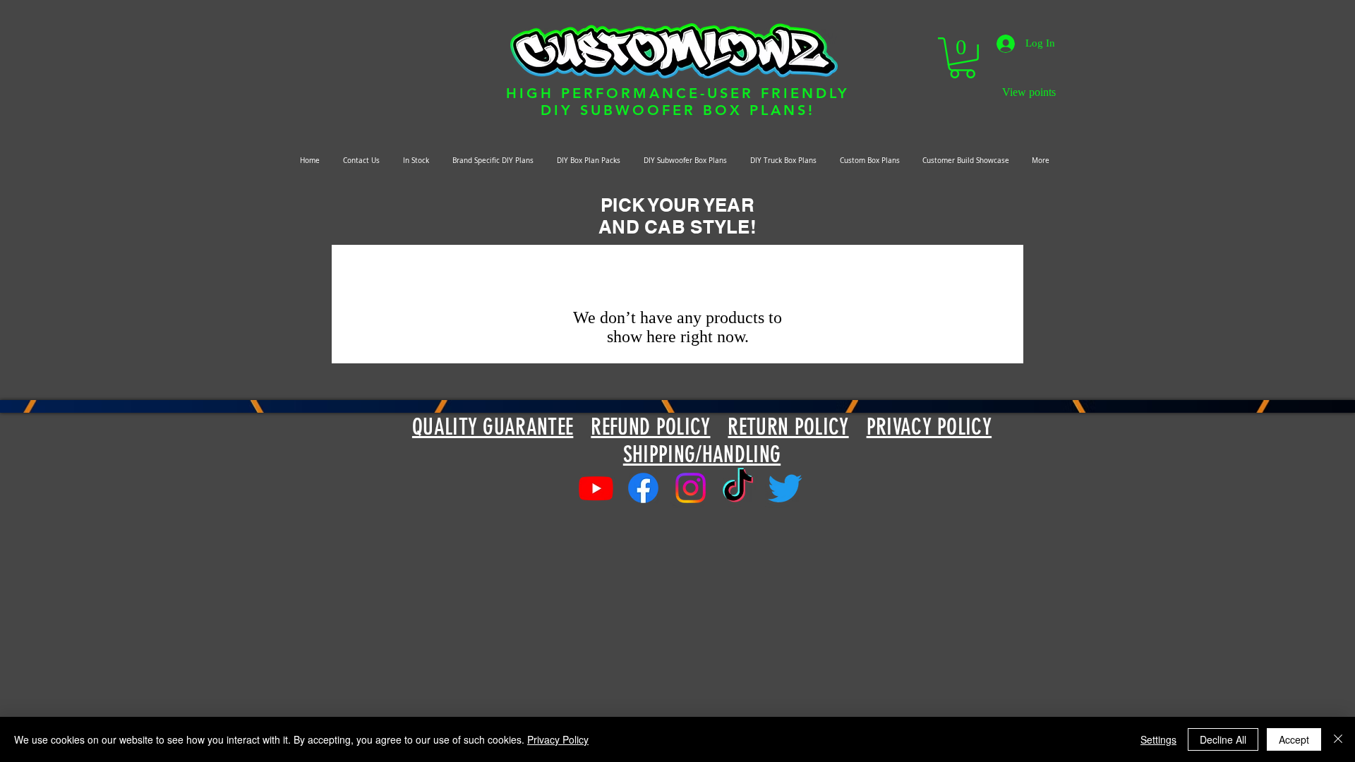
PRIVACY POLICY (929, 426)
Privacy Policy (558, 739)
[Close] (1338, 739)
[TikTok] (738, 488)
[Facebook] (643, 488)
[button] (962, 57)
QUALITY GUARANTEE (492, 426)
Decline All (1223, 739)
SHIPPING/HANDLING (702, 454)
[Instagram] (690, 488)
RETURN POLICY (788, 426)
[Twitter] (785, 488)
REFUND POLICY (650, 426)
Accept (1294, 739)
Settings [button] (1158, 739)
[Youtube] (596, 488)
